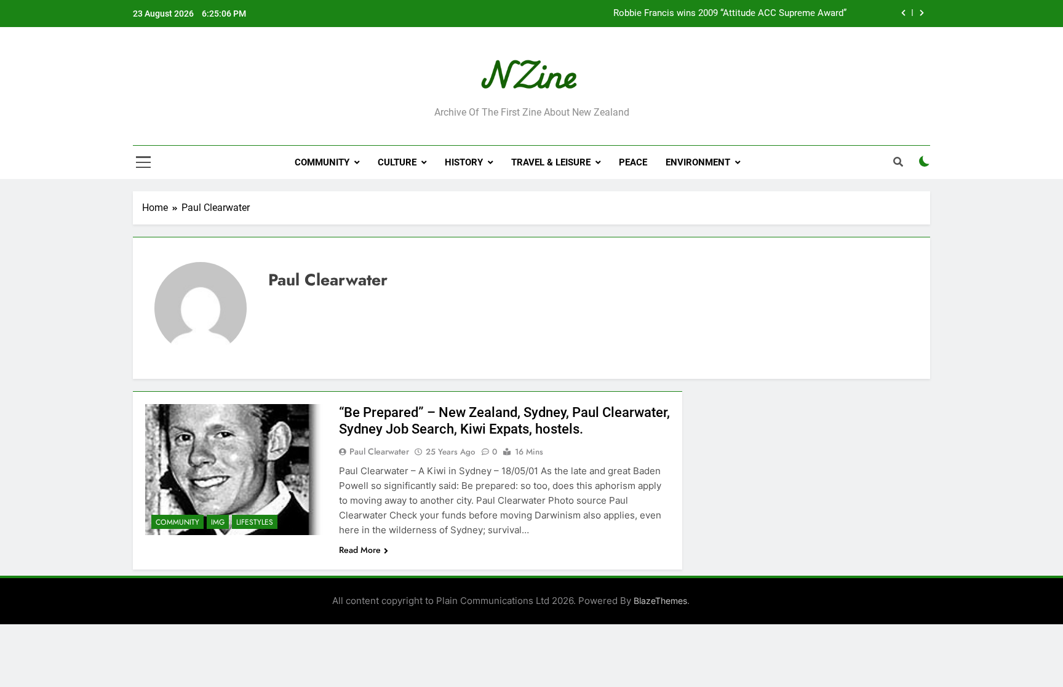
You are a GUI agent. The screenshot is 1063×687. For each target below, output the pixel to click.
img (218, 522)
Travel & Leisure (551, 162)
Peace (633, 162)
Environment (698, 162)
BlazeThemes (660, 600)
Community (322, 162)
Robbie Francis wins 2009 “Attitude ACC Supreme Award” (729, 13)
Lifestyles (254, 522)
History (464, 162)
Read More (360, 550)
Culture (397, 162)
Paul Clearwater (379, 451)
